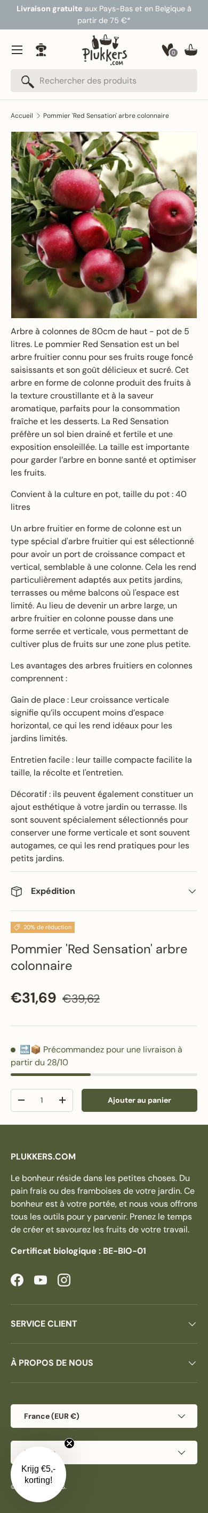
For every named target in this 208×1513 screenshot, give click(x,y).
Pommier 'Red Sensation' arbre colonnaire (106, 115)
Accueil (22, 115)
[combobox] (104, 80)
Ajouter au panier (139, 1100)
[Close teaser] (69, 1443)
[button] (191, 50)
